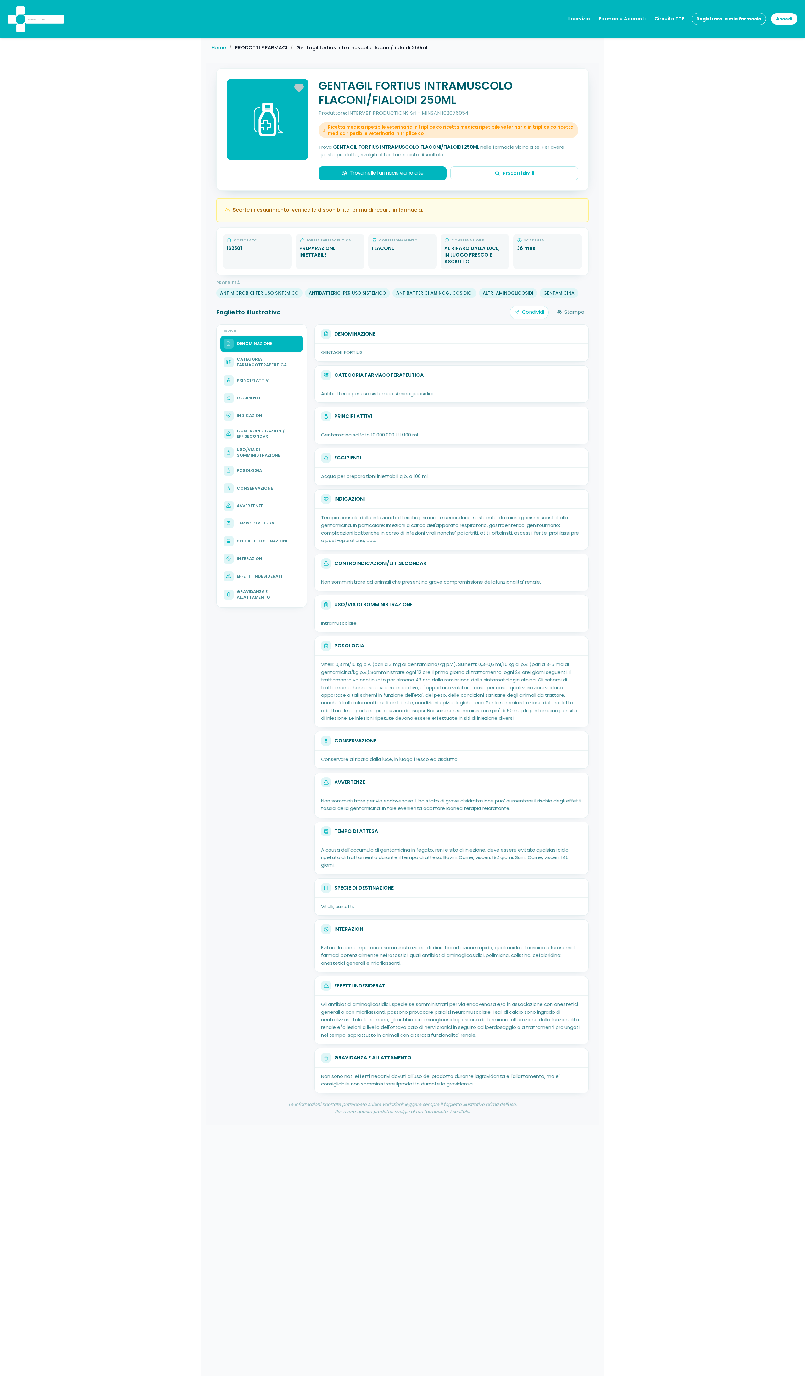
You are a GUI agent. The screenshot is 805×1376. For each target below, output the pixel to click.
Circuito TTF (669, 18)
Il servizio (578, 18)
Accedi (784, 19)
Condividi (533, 312)
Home (218, 47)
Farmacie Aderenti (622, 18)
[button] (20, 10)
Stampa (574, 312)
